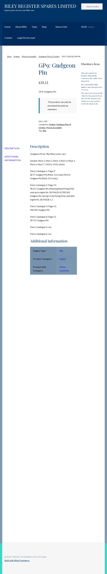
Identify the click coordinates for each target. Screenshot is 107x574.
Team (34, 26)
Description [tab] (11, 148)
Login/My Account (26, 37)
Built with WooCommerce (16, 560)
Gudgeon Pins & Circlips (48, 56)
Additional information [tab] (12, 158)
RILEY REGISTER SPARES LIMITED (40, 6)
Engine (17, 56)
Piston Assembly (29, 56)
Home (7, 26)
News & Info (61, 26)
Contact (8, 37)
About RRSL (21, 26)
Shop (44, 26)
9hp (44, 131)
